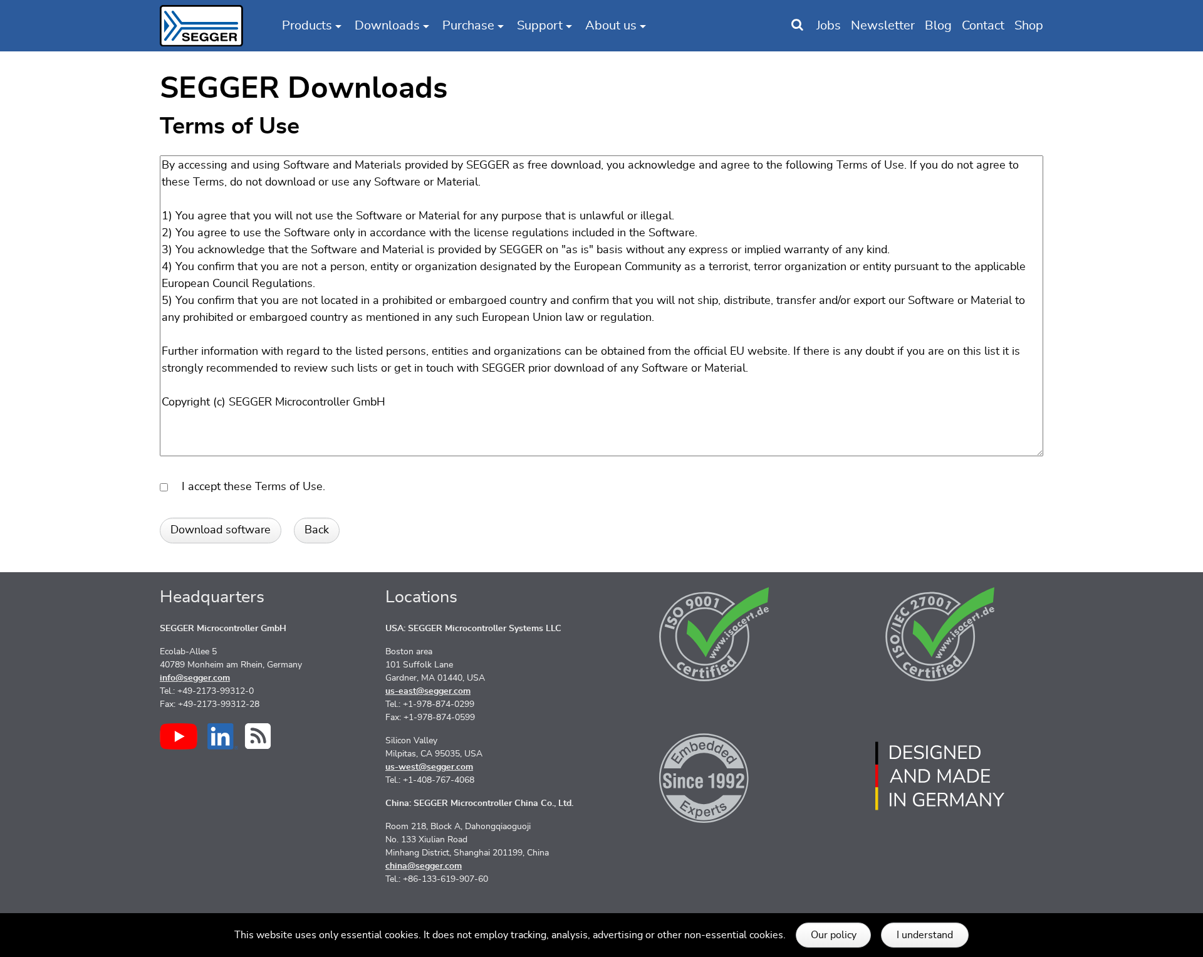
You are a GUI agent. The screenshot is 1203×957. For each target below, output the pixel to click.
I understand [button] (925, 935)
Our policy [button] (834, 935)
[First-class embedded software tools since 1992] (714, 776)
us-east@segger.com (428, 691)
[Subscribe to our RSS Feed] (258, 736)
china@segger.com (423, 866)
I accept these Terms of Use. (248, 487)
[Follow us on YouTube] (178, 736)
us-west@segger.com (429, 767)
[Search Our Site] (797, 25)
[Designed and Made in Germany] (939, 776)
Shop (1028, 25)
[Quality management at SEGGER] (714, 634)
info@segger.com (195, 678)
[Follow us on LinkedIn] (222, 736)
